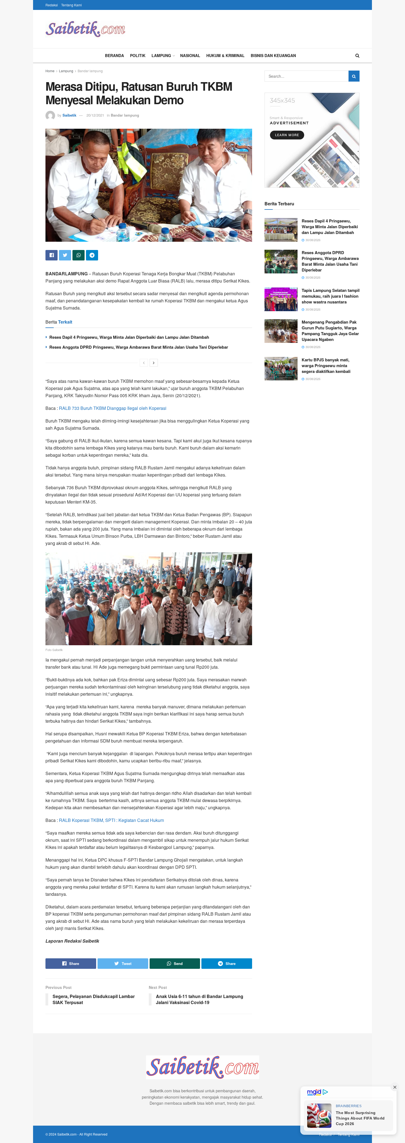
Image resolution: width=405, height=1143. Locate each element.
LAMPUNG (161, 55)
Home (50, 70)
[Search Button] (354, 76)
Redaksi (51, 4)
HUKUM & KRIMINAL (225, 55)
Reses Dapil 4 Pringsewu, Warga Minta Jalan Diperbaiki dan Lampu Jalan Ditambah (129, 337)
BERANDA (114, 55)
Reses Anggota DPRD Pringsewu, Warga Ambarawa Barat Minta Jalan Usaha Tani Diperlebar (138, 347)
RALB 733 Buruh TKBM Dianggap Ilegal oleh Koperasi (112, 408)
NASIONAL (190, 55)
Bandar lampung (90, 70)
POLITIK (137, 55)
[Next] (154, 363)
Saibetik (69, 115)
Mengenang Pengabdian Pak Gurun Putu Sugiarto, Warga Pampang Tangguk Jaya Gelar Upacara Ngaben (330, 330)
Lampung (66, 70)
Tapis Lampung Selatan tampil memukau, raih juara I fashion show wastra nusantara (331, 296)
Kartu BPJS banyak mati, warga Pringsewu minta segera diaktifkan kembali (326, 365)
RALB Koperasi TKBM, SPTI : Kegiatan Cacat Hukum (111, 820)
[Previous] (144, 363)
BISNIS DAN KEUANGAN (273, 55)
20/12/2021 (95, 115)
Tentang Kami (71, 4)
